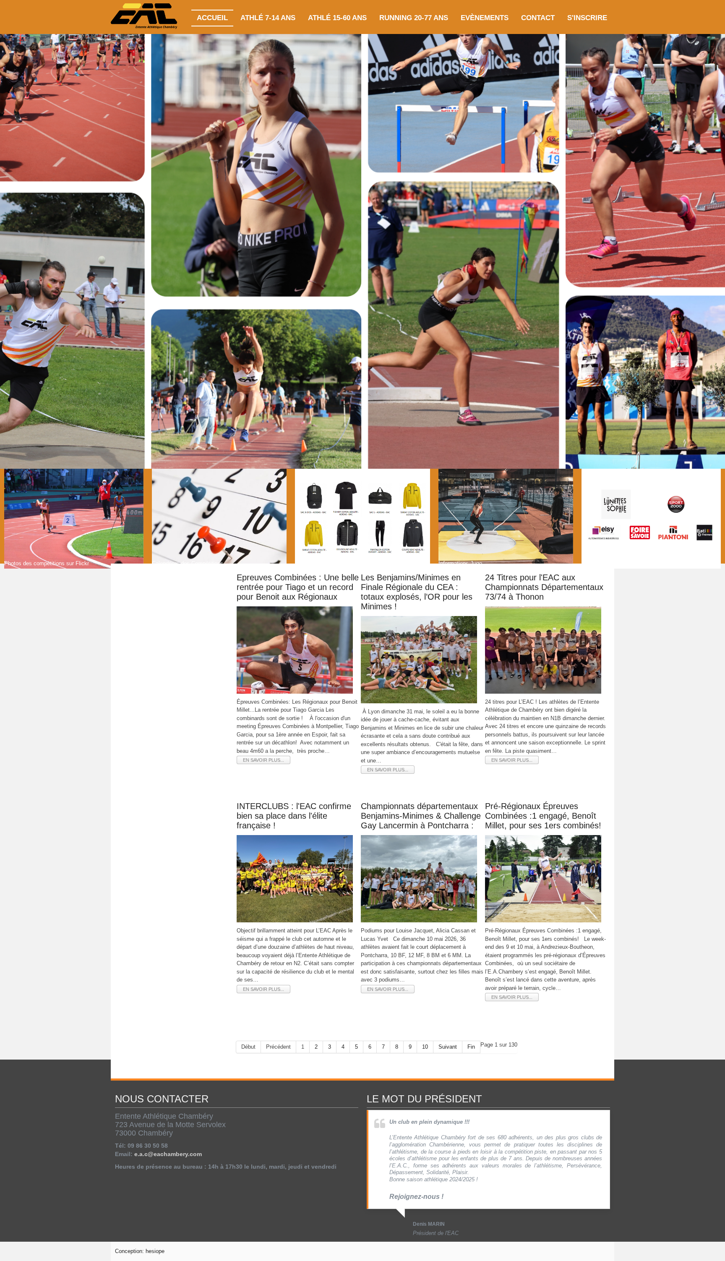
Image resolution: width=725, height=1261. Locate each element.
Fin (471, 1047)
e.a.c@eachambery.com (168, 1154)
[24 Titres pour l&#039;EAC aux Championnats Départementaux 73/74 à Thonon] (543, 649)
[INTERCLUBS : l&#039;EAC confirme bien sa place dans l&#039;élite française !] (295, 878)
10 (425, 1047)
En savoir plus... (263, 759)
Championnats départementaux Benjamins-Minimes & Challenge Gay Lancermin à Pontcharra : (421, 816)
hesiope (155, 1251)
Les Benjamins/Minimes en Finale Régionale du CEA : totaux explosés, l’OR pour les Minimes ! (416, 592)
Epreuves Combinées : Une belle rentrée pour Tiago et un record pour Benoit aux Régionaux (298, 587)
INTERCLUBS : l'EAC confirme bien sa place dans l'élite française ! (294, 816)
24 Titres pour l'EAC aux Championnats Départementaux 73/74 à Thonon (544, 587)
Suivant (447, 1047)
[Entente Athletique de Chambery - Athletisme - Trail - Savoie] (144, 17)
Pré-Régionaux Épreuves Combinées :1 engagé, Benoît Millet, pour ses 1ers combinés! (543, 816)
